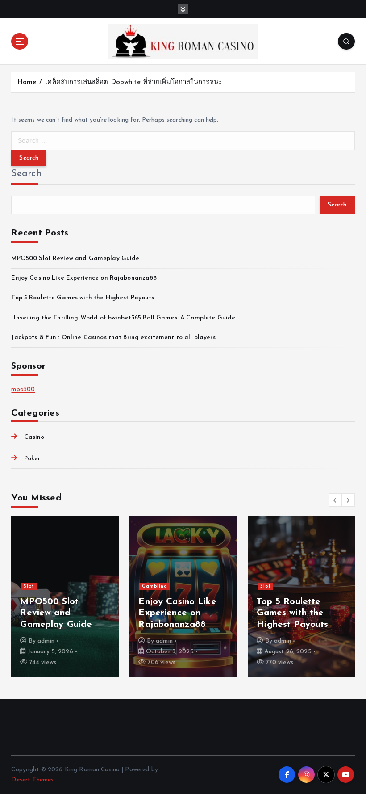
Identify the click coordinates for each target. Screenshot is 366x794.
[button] (335, 500)
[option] (65, 596)
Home (27, 82)
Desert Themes (32, 780)
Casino (34, 437)
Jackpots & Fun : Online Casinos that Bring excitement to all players (113, 337)
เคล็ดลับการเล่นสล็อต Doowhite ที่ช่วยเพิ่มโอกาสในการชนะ (133, 82)
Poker (32, 459)
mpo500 (23, 389)
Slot (29, 586)
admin (45, 641)
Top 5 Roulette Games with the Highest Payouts (82, 298)
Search (26, 173)
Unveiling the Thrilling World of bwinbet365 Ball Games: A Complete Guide (123, 318)
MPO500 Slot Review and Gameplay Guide (75, 258)
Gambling (154, 586)
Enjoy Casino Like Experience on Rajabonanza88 (84, 278)
